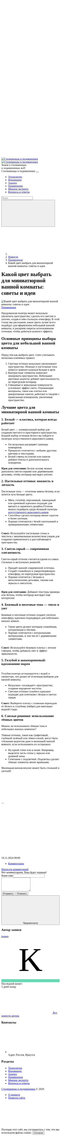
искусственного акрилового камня (28, 512)
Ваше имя (7, 875)
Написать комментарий (14, 869)
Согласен (38, 1133)
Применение (8, 307)
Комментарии (16, 863)
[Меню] (37, 171)
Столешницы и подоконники (18, 1089)
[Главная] (33, 253)
